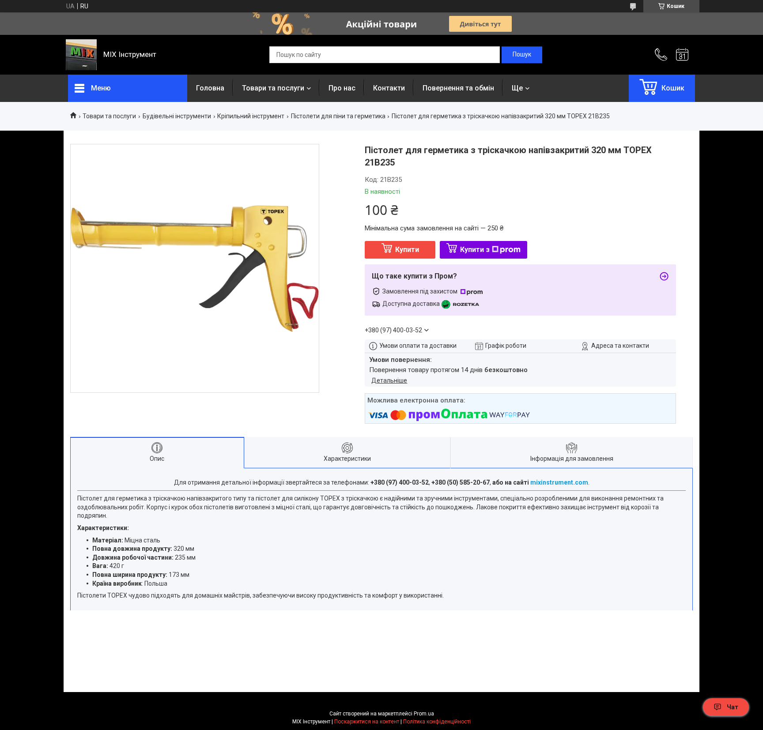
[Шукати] (522, 54)
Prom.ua (424, 714)
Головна (210, 88)
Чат (732, 707)
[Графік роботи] (682, 55)
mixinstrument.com (559, 482)
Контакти (389, 88)
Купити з (475, 249)
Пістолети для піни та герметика (338, 116)
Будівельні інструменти (177, 116)
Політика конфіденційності (437, 722)
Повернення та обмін (458, 88)
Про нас (342, 88)
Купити (407, 249)
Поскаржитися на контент (366, 722)
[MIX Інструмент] (81, 54)
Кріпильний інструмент (250, 116)
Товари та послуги (273, 88)
